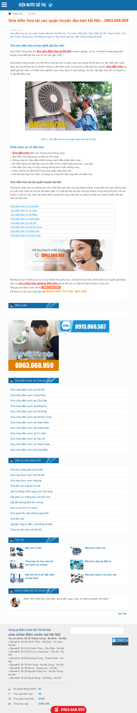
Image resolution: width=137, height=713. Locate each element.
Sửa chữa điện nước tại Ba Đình (28, 395)
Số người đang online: (25, 688)
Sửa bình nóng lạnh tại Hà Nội (26, 469)
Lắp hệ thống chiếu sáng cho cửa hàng (31, 491)
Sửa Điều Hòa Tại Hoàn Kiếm (25, 219)
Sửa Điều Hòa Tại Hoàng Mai (25, 231)
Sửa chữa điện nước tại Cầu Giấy (28, 400)
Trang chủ (17, 13)
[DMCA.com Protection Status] (120, 645)
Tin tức (32, 13)
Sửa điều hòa (20, 152)
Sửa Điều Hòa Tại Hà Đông (24, 214)
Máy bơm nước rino (95, 548)
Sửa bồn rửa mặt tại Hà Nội (25, 485)
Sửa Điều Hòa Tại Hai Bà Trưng (26, 227)
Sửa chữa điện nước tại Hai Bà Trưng (30, 416)
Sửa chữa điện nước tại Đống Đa (28, 406)
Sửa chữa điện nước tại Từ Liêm (28, 433)
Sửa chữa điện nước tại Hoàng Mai (29, 427)
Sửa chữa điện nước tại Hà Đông (28, 411)
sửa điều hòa (114, 66)
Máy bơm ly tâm (33, 548)
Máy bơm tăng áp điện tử (98, 561)
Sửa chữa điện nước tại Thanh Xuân (30, 444)
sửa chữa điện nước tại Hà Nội (34, 634)
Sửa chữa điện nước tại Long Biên (29, 449)
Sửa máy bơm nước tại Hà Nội (27, 475)
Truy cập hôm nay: (23, 693)
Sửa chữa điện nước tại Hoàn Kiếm (29, 422)
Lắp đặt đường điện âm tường (26, 502)
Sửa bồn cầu (17, 518)
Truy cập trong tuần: (24, 698)
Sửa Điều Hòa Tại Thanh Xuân (26, 235)
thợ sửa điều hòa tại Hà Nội (54, 51)
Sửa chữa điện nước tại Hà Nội (27, 389)
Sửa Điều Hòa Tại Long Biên (25, 206)
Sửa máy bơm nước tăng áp (26, 480)
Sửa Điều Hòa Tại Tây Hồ (23, 223)
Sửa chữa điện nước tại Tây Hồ (27, 438)
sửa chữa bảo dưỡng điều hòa (37, 283)
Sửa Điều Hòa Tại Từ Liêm (24, 210)
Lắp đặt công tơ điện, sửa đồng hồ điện (31, 524)
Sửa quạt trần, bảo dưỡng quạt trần (29, 513)
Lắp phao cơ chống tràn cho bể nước (30, 496)
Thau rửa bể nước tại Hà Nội (26, 529)
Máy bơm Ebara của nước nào (100, 574)
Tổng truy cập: (21, 703)
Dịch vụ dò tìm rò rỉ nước (24, 507)
